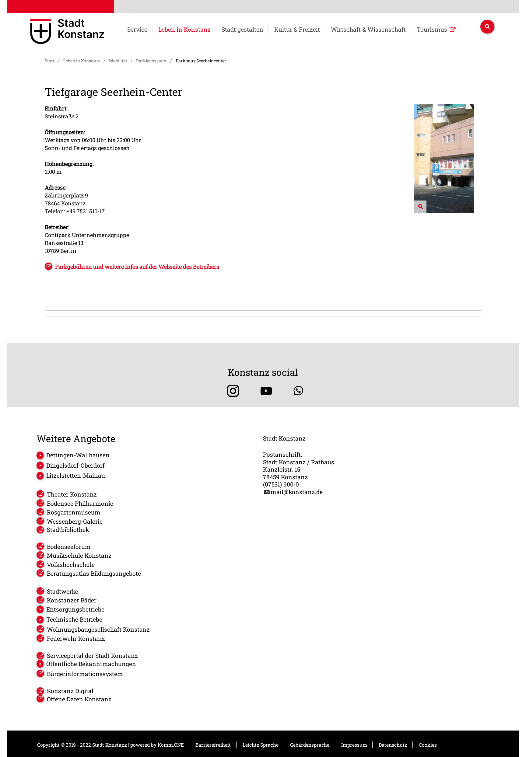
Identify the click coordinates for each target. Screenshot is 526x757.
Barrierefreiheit (213, 744)
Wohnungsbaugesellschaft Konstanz (98, 629)
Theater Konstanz (72, 494)
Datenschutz (393, 744)
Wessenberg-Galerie (75, 521)
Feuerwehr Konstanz (76, 638)
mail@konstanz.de (297, 492)
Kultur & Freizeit (297, 29)
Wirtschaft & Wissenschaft (368, 29)
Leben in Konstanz (184, 29)
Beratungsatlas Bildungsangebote (94, 573)
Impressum (354, 744)
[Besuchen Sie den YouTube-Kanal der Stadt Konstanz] (266, 390)
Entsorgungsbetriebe (75, 609)
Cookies (428, 744)
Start (49, 61)
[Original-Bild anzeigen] (444, 211)
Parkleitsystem (151, 61)
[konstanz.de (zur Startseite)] (67, 32)
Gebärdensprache (309, 744)
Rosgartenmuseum (73, 512)
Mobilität (118, 61)
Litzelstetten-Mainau (75, 475)
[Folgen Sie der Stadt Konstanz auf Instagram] (231, 391)
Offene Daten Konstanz (79, 699)
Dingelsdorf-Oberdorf (75, 465)
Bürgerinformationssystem (85, 674)
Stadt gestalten (242, 29)
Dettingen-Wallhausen (78, 455)
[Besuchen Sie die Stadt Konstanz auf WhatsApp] (298, 390)
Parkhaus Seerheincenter (201, 61)
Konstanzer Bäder (71, 600)
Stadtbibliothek (68, 529)
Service (137, 29)
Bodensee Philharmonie (80, 503)
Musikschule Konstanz (79, 555)
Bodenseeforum (69, 546)
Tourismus (432, 29)
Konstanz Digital (70, 691)
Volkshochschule (71, 564)
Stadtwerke (62, 591)
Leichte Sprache (261, 744)
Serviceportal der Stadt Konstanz (92, 655)
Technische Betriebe (74, 619)
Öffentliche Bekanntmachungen (91, 664)
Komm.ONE (171, 744)
